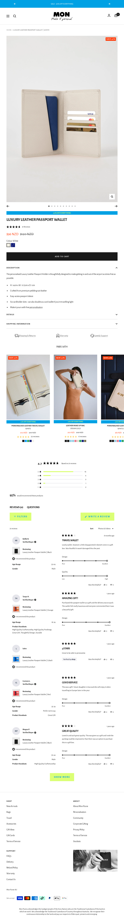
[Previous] (7, 206)
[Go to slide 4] (57, 206)
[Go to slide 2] (51, 206)
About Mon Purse (80, 806)
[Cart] (116, 16)
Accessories (11, 824)
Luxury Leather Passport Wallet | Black (37, 552)
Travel (9, 818)
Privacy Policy (78, 830)
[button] (18, 226)
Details (10, 314)
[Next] (116, 206)
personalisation (36, 307)
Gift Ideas (10, 830)
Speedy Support (101, 336)
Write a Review (101, 518)
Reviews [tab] (16, 508)
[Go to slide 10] (75, 206)
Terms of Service (13, 841)
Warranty (64, 336)
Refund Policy (12, 868)
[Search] (14, 16)
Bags (8, 812)
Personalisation (79, 812)
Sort (92, 529)
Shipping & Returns (27, 336)
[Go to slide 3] (54, 206)
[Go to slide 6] (63, 206)
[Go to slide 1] (48, 206)
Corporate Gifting (80, 824)
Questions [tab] (33, 508)
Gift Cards (10, 835)
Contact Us (11, 879)
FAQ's (8, 856)
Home (8, 30)
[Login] (109, 16)
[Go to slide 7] (66, 206)
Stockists (77, 841)
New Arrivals (11, 806)
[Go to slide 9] (72, 206)
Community (78, 818)
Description (13, 268)
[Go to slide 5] (60, 206)
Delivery (10, 862)
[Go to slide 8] (69, 206)
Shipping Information (18, 324)
